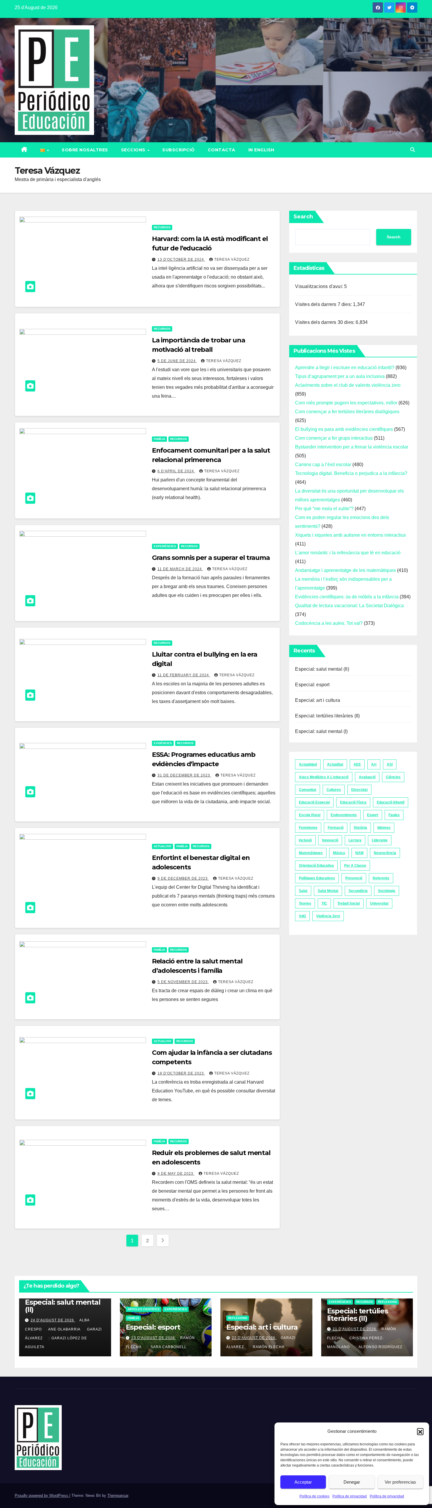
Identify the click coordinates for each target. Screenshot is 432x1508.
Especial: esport (312, 684)
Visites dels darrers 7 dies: (324, 304)
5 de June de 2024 (177, 361)
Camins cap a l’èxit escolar (323, 464)
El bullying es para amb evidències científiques (344, 429)
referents (381, 878)
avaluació (367, 777)
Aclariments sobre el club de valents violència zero (348, 385)
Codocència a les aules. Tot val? (329, 623)
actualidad (308, 764)
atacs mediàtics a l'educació (324, 777)
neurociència (385, 853)
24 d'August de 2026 (53, 1320)
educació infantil (390, 802)
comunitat (307, 790)
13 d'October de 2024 (181, 259)
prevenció (353, 878)
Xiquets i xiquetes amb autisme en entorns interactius (350, 535)
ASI (390, 764)
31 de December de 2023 (184, 775)
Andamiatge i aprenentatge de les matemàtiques (345, 570)
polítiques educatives (317, 878)
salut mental (328, 891)
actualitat (162, 846)
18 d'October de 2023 (181, 1073)
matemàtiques (311, 853)
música (339, 853)
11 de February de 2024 (184, 675)
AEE (357, 764)
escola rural (309, 815)
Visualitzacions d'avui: (319, 286)
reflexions (237, 1318)
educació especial (314, 802)
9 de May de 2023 (176, 1173)
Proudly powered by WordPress (42, 1495)
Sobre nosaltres (85, 150)
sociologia (386, 891)
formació (336, 828)
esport (372, 815)
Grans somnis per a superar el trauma (211, 558)
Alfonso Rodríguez (380, 1347)
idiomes (384, 828)
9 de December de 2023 (183, 878)
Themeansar (117, 1495)
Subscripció (178, 150)
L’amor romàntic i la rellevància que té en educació (348, 552)
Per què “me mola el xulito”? (324, 508)
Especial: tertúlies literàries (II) (327, 715)
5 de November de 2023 (183, 982)
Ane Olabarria (64, 1329)
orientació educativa (316, 865)
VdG (302, 916)
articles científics (144, 1309)
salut (303, 891)
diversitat (359, 790)
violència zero (328, 916)
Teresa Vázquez (232, 259)
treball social (348, 903)
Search (303, 216)
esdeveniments (344, 815)
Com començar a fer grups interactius (334, 438)
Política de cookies (314, 1496)
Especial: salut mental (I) (321, 731)
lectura (355, 840)
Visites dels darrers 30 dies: (325, 322)
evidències (163, 743)
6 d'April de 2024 (176, 471)
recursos (162, 227)
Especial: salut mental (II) (322, 669)
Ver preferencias (400, 1481)
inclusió (305, 840)
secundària (358, 891)
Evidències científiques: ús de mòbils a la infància (346, 596)
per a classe (355, 865)
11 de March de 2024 (180, 569)
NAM (359, 853)
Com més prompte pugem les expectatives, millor (346, 402)
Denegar (352, 1481)
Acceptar (303, 1481)
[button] (420, 1431)
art (373, 764)
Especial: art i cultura (317, 700)
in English (261, 150)
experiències (165, 546)
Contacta (221, 150)
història (360, 828)
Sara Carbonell (168, 1347)
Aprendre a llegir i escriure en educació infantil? (344, 367)
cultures (333, 790)
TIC (324, 903)
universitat (379, 903)
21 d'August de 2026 (355, 1329)
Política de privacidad (349, 1496)
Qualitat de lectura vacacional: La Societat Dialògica (349, 605)
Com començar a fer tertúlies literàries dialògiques (347, 411)
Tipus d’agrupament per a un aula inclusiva (340, 376)
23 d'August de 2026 (153, 1338)
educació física (353, 802)
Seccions (134, 150)
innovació (330, 840)
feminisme (308, 828)
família (159, 439)
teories (305, 903)
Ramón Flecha (268, 1347)
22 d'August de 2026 (254, 1338)
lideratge (380, 840)
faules (394, 815)
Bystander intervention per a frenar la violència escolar (351, 446)
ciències (393, 777)
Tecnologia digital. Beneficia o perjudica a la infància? (351, 473)
